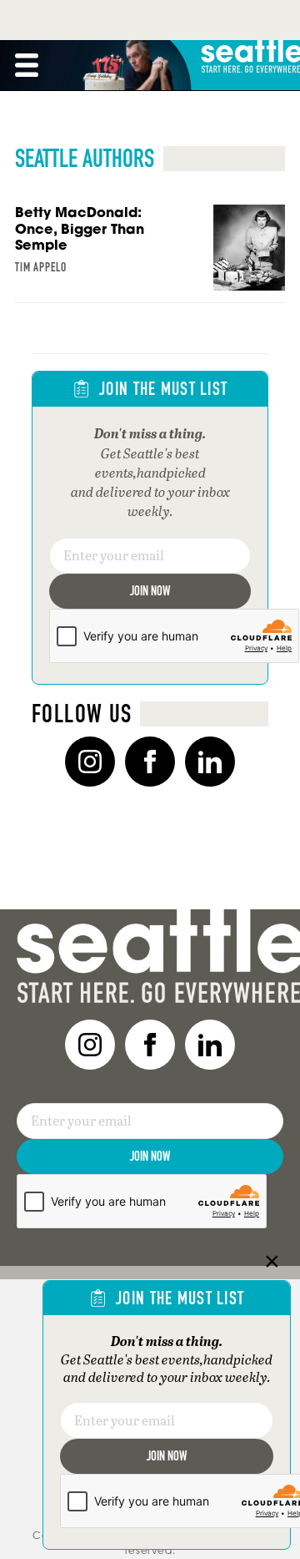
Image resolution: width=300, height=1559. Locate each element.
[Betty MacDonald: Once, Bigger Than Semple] (150, 254)
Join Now (150, 591)
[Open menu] (27, 65)
